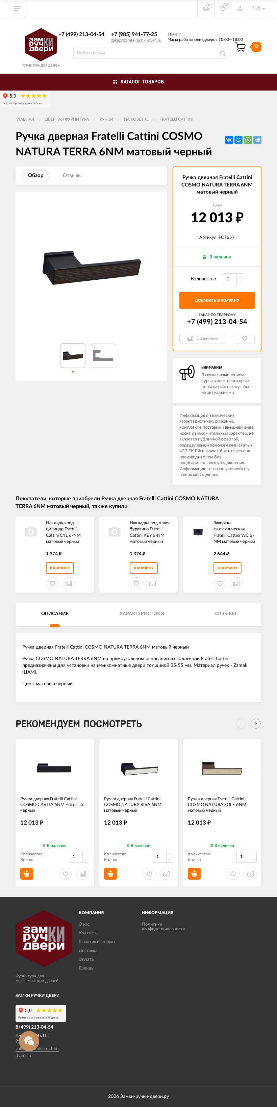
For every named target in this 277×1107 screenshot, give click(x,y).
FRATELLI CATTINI (176, 119)
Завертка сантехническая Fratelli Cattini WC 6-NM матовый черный (234, 532)
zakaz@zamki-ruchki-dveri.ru (136, 40)
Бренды (86, 968)
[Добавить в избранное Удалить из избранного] (245, 339)
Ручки (106, 119)
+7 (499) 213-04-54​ (81, 34)
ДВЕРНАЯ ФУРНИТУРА (67, 119)
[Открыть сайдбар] (17, 8)
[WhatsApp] (248, 140)
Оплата (86, 959)
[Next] (256, 724)
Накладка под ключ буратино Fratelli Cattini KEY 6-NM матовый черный (150, 532)
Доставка (88, 951)
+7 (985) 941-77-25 (134, 34)
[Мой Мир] (238, 140)
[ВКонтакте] (229, 140)
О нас (84, 924)
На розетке (136, 119)
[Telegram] (257, 140)
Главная (25, 119)
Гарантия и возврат (97, 942)
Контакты (88, 933)
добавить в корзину (217, 300)
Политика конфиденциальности (163, 926)
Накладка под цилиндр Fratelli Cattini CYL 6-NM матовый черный (63, 532)
